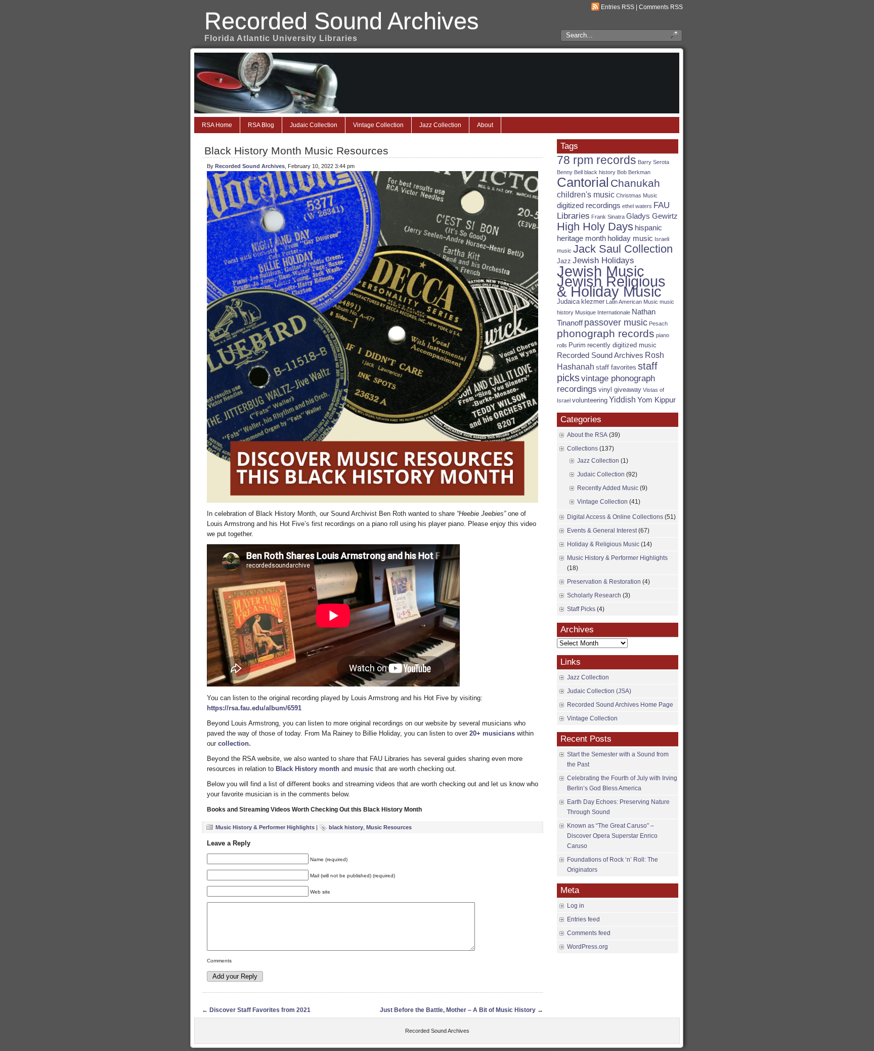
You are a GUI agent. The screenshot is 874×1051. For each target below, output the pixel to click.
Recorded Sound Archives (341, 21)
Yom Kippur (656, 400)
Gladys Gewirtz (652, 216)
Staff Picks (581, 609)
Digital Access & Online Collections (615, 516)
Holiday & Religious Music (603, 544)
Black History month (307, 769)
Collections (582, 448)
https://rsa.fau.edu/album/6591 (254, 708)
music (363, 769)
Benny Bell (570, 172)
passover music (615, 322)
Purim (577, 345)
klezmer (592, 301)
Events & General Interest (602, 530)
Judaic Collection (313, 125)
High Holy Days (595, 226)
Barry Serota (653, 162)
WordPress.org (587, 946)
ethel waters (637, 206)
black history (346, 827)
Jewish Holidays (603, 260)
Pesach (658, 323)
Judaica (568, 301)
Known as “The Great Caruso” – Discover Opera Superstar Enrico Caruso (612, 836)
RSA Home (217, 125)
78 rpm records (596, 160)
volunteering (589, 400)
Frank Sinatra (608, 217)
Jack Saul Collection (623, 248)
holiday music (630, 238)
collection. (234, 743)
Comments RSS (661, 7)
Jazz (564, 261)
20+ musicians (492, 733)
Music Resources (389, 827)
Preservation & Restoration (604, 581)
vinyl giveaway (619, 389)
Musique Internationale (602, 312)
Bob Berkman (633, 172)
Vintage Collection (378, 125)
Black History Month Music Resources (296, 150)
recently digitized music (622, 345)
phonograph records (605, 333)
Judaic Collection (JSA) (599, 691)
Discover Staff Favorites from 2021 (260, 1010)
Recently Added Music (607, 488)
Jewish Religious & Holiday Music (611, 286)
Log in (575, 905)
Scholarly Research (594, 595)
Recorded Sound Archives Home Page (620, 704)
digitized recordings (589, 205)
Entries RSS (617, 7)
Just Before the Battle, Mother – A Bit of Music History (458, 1010)
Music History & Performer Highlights (265, 827)
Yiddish (622, 399)
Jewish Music (600, 271)
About (485, 125)
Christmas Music (637, 195)
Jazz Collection (440, 125)
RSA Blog (261, 125)
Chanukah (635, 183)
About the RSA (587, 434)
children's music (586, 194)
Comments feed (588, 933)
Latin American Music (632, 302)
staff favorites (616, 367)
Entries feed (583, 919)
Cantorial (583, 182)
